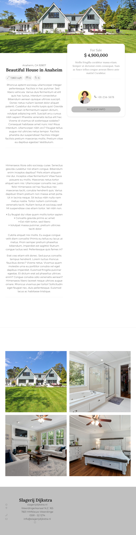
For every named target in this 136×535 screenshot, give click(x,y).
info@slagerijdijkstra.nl (37, 519)
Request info (96, 109)
